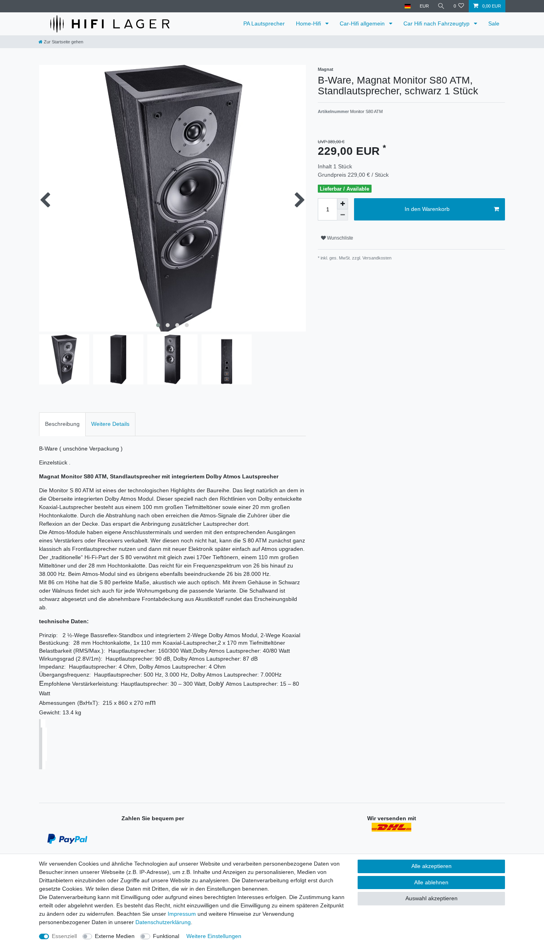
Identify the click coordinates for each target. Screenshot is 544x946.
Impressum (182, 914)
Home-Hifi (309, 23)
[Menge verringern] (342, 214)
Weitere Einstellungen (213, 936)
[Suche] (441, 6)
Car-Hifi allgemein (363, 23)
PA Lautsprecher (264, 23)
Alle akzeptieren (431, 866)
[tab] (62, 424)
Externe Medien (115, 936)
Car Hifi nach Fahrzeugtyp (437, 23)
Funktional (166, 936)
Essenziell (64, 936)
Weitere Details (110, 424)
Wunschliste (339, 238)
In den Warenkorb (427, 209)
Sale (493, 23)
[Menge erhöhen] (342, 203)
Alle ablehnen (431, 882)
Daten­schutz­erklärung (163, 922)
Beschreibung (62, 424)
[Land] (407, 6)
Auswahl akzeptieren (431, 898)
